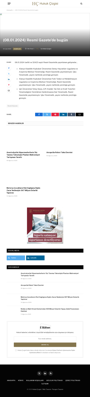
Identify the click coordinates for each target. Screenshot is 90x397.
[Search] (81, 3)
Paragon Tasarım (57, 389)
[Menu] (9, 3)
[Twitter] (9, 73)
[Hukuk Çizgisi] (45, 3)
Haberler (17, 49)
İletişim (45, 384)
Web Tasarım (47, 389)
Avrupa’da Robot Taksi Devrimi (59, 152)
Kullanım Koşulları (35, 380)
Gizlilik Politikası (54, 380)
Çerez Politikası (72, 380)
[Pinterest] (9, 85)
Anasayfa (10, 10)
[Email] (9, 90)
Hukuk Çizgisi (47, 49)
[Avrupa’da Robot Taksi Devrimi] (64, 139)
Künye (20, 380)
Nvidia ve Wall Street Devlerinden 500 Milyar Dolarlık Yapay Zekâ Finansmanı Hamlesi (50, 310)
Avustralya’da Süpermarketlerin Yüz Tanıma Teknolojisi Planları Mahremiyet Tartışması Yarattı (23, 154)
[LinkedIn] (9, 79)
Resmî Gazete (13, 106)
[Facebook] (9, 68)
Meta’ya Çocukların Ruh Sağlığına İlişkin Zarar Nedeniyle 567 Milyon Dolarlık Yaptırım (23, 190)
